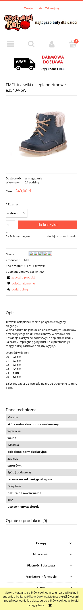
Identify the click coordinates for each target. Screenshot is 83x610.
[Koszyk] (72, 44)
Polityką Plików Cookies (31, 596)
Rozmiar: (12, 204)
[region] (41, 63)
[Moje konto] (52, 44)
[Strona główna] (41, 22)
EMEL (26, 260)
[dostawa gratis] (41, 63)
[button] (10, 44)
